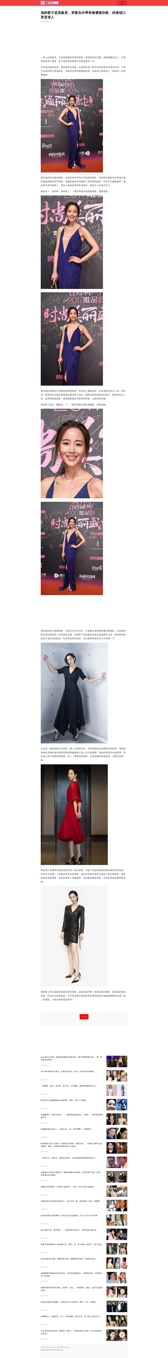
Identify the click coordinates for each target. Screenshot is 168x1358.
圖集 (119, 3)
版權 (61, 1350)
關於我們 (43, 1350)
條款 (55, 1350)
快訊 (124, 3)
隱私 (58, 1350)
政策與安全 (50, 1350)
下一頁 (84, 1017)
